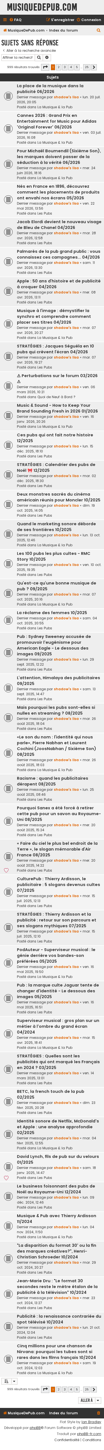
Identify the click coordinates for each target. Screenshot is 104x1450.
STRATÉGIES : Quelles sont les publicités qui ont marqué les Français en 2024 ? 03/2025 (58, 1061)
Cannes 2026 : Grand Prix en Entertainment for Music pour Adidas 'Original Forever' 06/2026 (57, 121)
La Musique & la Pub (54, 107)
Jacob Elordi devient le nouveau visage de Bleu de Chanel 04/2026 (59, 224)
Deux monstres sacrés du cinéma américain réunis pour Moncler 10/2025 (58, 497)
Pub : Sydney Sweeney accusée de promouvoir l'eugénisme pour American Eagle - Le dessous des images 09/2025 (54, 645)
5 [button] (77, 67)
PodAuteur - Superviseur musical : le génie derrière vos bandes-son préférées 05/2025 (56, 955)
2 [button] (59, 67)
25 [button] (87, 67)
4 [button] (71, 67)
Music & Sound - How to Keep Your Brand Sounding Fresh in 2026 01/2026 (57, 408)
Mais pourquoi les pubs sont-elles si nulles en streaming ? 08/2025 (56, 710)
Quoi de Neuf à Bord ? (56, 397)
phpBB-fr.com (89, 1434)
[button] (45, 67)
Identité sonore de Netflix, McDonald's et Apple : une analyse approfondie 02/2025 (58, 1126)
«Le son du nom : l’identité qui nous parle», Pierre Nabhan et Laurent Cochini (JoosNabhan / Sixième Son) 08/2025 (56, 745)
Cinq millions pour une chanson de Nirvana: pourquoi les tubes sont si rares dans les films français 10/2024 (56, 1351)
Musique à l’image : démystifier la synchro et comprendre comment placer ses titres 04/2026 (54, 316)
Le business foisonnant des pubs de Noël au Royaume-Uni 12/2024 (56, 1189)
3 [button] (65, 67)
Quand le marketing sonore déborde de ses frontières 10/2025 (56, 526)
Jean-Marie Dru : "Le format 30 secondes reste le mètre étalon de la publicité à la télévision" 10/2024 (57, 1286)
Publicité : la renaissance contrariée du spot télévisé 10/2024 (59, 1319)
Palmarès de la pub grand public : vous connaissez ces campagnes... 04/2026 (58, 254)
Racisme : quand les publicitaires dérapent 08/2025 (52, 781)
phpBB (35, 1428)
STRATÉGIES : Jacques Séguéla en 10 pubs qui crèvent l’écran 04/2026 (55, 349)
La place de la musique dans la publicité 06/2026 (50, 88)
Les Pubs (44, 213)
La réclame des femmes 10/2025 (52, 612)
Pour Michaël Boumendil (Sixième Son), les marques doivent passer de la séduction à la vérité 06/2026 (59, 156)
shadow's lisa (66, 97)
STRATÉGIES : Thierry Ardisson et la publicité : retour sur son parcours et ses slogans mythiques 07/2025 (56, 920)
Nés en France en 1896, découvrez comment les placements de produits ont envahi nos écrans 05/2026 (58, 192)
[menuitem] (15, 20)
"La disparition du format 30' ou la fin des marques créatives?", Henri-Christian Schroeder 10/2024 (56, 1251)
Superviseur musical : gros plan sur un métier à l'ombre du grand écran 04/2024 (58, 1026)
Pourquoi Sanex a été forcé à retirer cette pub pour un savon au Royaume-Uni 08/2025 (59, 813)
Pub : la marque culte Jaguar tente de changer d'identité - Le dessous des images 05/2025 (58, 991)
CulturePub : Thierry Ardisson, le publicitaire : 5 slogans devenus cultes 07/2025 (58, 884)
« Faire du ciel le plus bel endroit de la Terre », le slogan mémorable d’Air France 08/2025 (57, 849)
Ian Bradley (91, 1422)
